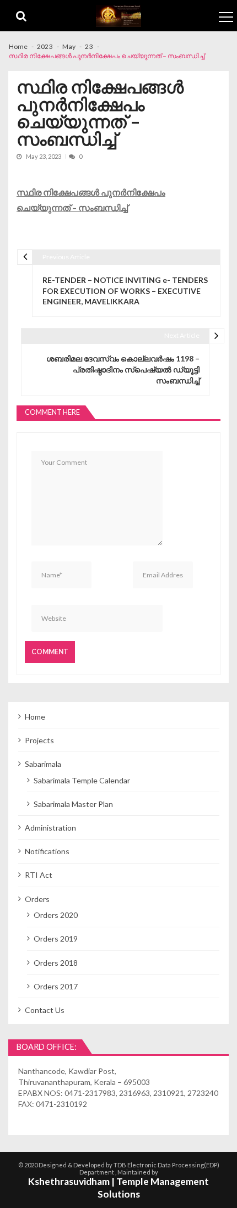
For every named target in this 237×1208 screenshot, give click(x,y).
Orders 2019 (56, 938)
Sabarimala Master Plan (73, 804)
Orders (37, 899)
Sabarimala (43, 764)
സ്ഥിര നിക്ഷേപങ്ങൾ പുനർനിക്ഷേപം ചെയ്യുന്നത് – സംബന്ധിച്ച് (91, 200)
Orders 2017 (56, 986)
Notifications (47, 851)
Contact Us (44, 1010)
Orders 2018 (56, 962)
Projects (39, 740)
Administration (50, 827)
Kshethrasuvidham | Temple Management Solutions (118, 1188)
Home (35, 716)
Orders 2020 (56, 915)
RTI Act (38, 874)
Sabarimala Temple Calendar (82, 780)
